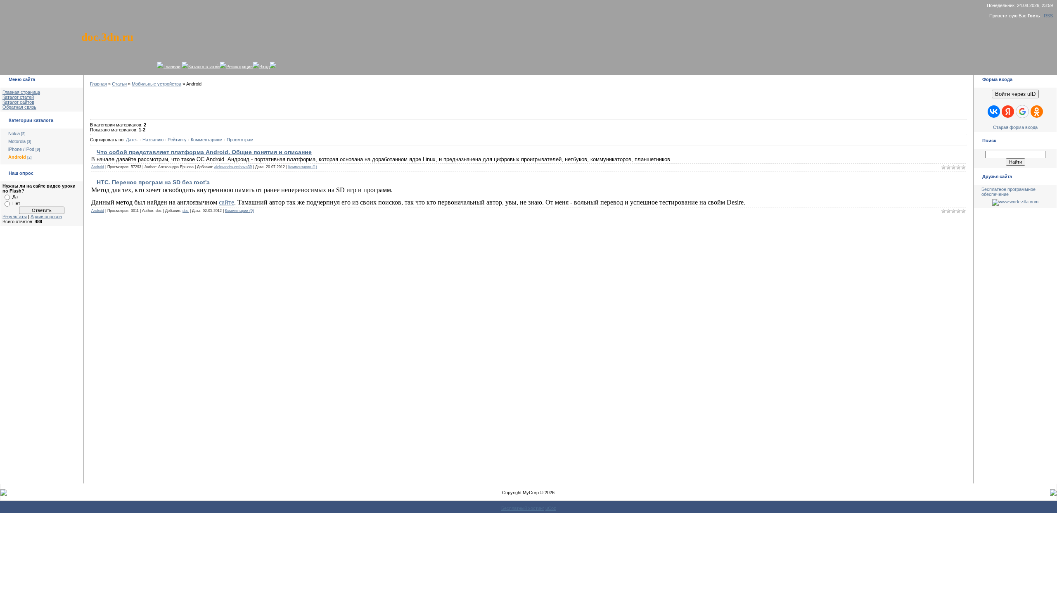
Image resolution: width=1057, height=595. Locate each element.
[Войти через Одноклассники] (1037, 111)
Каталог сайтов (18, 102)
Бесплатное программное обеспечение (1008, 192)
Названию (153, 139)
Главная (172, 66)
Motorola (17, 141)
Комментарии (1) (302, 167)
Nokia (14, 133)
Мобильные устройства (156, 83)
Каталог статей (204, 66)
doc (185, 211)
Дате (131, 139)
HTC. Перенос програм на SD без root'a (153, 182)
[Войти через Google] (1022, 111)
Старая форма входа (1015, 127)
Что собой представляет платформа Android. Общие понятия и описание (204, 152)
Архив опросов (46, 216)
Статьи (119, 83)
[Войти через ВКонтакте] (994, 111)
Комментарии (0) (239, 211)
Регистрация (239, 66)
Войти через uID (1015, 94)
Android (17, 157)
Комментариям (207, 139)
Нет (16, 203)
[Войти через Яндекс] (1008, 111)
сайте (226, 202)
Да (15, 196)
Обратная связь (19, 107)
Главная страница (21, 92)
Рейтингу (177, 139)
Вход (264, 66)
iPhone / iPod (21, 149)
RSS (1048, 15)
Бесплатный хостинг (522, 508)
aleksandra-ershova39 (233, 167)
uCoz (550, 508)
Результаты (14, 216)
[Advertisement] (42, 359)
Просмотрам (240, 139)
